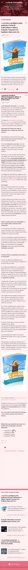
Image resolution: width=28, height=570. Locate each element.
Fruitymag (4, 442)
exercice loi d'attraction (10, 451)
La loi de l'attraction (14, 2)
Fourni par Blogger (15, 564)
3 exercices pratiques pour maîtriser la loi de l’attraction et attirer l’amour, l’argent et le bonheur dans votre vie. (12, 27)
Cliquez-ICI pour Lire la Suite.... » (17, 515)
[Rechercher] (26, 3)
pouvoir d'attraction (11, 179)
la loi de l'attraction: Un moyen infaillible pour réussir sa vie (11, 520)
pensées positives (7, 122)
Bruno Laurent (4, 440)
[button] (26, 23)
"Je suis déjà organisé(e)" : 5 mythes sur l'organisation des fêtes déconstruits (10, 542)
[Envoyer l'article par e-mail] (17, 89)
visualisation (21, 451)
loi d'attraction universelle (15, 120)
